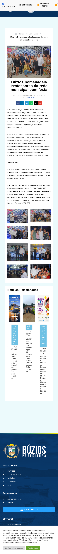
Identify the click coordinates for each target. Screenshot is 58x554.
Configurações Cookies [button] (14, 548)
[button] (18, 103)
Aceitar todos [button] (33, 548)
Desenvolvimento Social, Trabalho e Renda (43, 335)
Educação (31, 97)
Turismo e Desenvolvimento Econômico (14, 334)
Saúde (28, 327)
